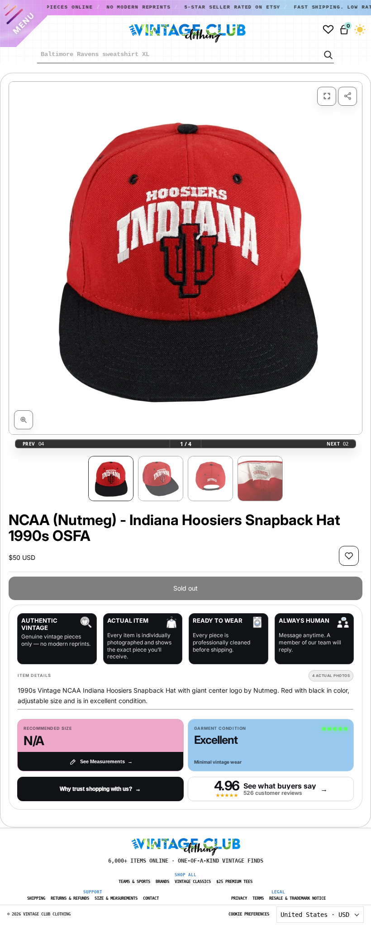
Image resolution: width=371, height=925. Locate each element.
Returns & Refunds (70, 898)
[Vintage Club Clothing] (177, 29)
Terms (258, 898)
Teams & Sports (134, 881)
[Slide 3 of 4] (210, 478)
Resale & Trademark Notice (297, 898)
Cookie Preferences (248, 914)
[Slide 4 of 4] (260, 478)
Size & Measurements (116, 898)
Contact (151, 898)
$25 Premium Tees (234, 881)
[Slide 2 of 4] (160, 478)
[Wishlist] (328, 29)
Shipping (36, 898)
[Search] (327, 55)
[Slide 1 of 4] (110, 478)
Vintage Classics (193, 881)
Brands (162, 881)
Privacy (239, 898)
